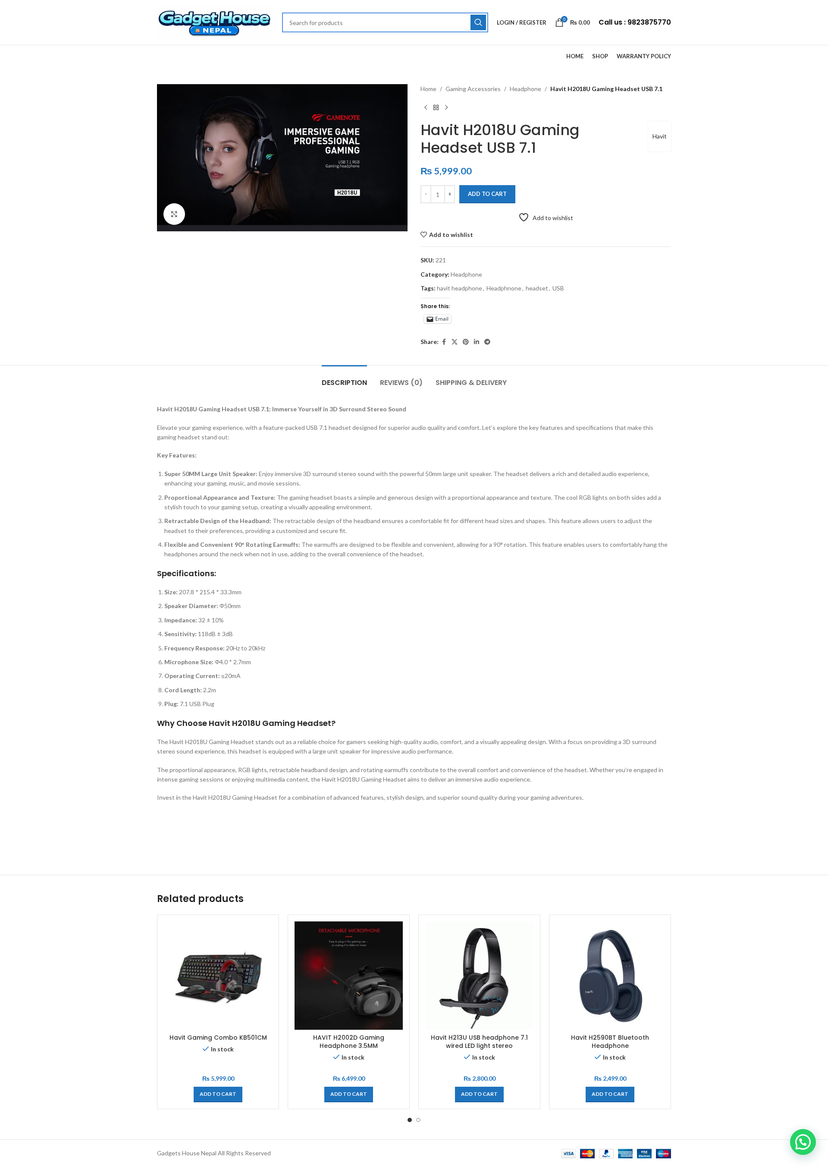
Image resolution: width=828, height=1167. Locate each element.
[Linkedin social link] (476, 342)
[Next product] (446, 107)
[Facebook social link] (444, 342)
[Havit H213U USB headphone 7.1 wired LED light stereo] (479, 975)
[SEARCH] (478, 22)
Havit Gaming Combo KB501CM (218, 1037)
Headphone (525, 88)
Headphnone (503, 288)
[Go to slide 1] (410, 1120)
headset (537, 288)
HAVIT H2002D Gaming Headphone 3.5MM (348, 1041)
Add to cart (487, 193)
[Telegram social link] (487, 342)
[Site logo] (215, 21)
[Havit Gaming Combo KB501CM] (218, 975)
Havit (659, 136)
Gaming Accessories (473, 88)
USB (558, 288)
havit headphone (459, 288)
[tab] (344, 378)
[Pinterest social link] (465, 342)
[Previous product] (425, 107)
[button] (218, 1094)
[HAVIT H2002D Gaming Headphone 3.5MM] (349, 975)
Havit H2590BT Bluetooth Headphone (610, 1041)
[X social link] (454, 342)
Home (428, 88)
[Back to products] (436, 107)
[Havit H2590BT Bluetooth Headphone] (610, 975)
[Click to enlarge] (174, 214)
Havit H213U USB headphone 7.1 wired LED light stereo (479, 1041)
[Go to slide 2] (418, 1120)
